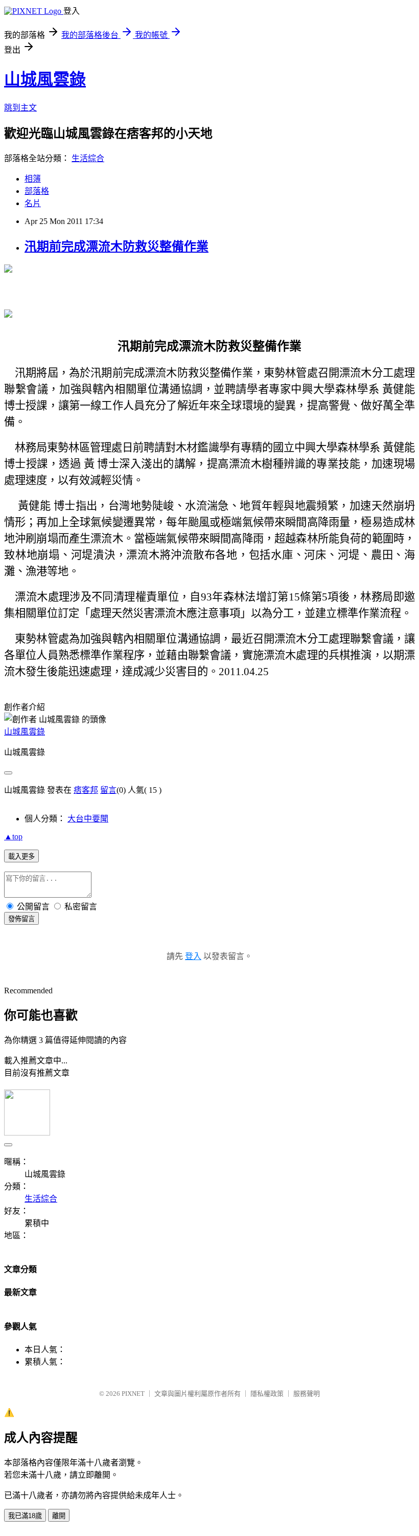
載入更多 (21, 856)
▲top (13, 836)
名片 (33, 203)
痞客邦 (86, 790)
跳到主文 (20, 107)
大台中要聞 (87, 818)
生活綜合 (88, 158)
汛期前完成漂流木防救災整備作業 (116, 246)
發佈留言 (21, 919)
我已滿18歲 (25, 1516)
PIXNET (133, 1393)
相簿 (33, 178)
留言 (108, 790)
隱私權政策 (267, 1393)
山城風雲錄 (45, 79)
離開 (58, 1516)
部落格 (37, 191)
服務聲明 (306, 1393)
